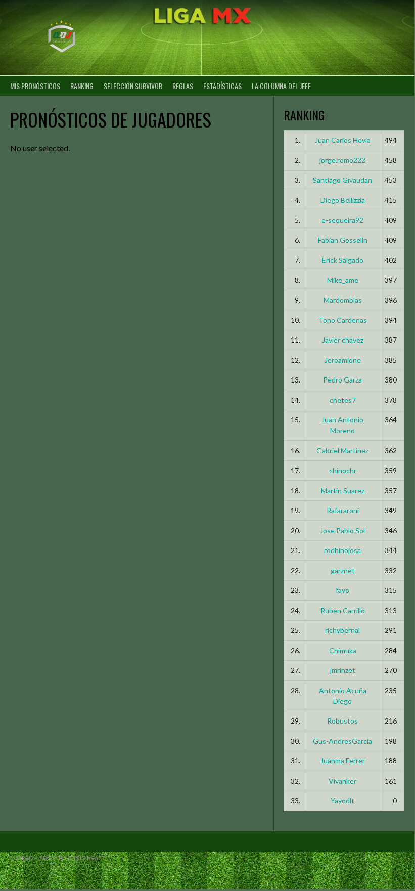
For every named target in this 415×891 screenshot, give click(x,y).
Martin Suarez (342, 490)
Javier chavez (342, 339)
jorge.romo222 (342, 160)
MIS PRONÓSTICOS (35, 85)
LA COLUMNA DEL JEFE (281, 85)
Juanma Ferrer (342, 760)
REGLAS (182, 85)
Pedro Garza (342, 379)
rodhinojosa (342, 550)
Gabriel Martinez (342, 450)
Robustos (342, 720)
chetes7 (343, 400)
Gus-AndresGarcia (342, 741)
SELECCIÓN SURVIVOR (133, 85)
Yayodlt (342, 800)
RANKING (82, 85)
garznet (343, 570)
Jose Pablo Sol (342, 530)
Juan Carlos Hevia (343, 140)
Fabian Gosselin (342, 240)
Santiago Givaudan (342, 180)
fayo (342, 590)
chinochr (342, 470)
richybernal (342, 630)
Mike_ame (342, 280)
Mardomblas (343, 299)
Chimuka (342, 650)
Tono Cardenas (342, 320)
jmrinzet (342, 670)
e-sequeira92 (342, 220)
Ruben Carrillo (342, 610)
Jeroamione (343, 360)
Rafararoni (343, 510)
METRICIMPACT (85, 858)
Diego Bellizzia (342, 200)
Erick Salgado (342, 260)
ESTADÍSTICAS (222, 85)
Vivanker (342, 781)
